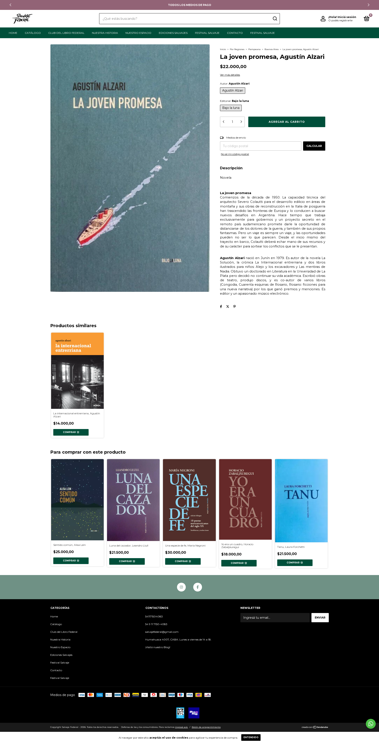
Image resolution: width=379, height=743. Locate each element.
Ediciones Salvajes (173, 32)
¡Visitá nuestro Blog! (157, 647)
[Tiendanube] (315, 728)
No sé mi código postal (235, 154)
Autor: (235, 83)
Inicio (223, 49)
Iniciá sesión (347, 17)
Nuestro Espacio (138, 32)
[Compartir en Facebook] (221, 307)
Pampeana (254, 49)
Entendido (250, 737)
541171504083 (154, 616)
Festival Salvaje (207, 32)
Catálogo (33, 32)
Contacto (235, 32)
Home (13, 32)
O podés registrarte (340, 20)
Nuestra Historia (105, 32)
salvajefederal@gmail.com (162, 631)
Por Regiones (237, 49)
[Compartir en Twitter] (227, 307)
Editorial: (234, 101)
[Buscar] (274, 19)
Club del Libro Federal (66, 32)
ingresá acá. (181, 727)
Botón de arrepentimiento (206, 727)
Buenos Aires (272, 49)
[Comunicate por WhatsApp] (371, 724)
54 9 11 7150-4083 (156, 624)
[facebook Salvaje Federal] (197, 587)
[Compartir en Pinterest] (234, 307)
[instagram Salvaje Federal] (181, 587)
